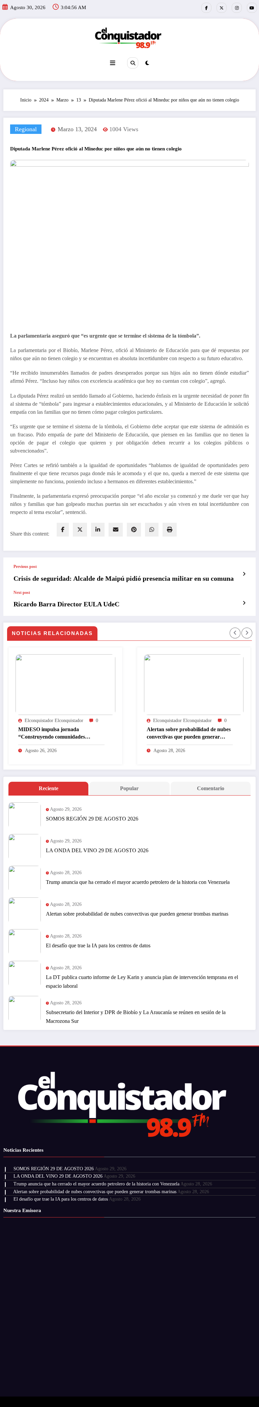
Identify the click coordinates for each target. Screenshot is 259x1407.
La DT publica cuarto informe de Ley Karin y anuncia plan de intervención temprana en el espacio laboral (142, 981)
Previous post (25, 566)
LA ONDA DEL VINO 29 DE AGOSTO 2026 (97, 850)
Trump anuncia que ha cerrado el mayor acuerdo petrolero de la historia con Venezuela (138, 882)
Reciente (48, 788)
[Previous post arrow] (244, 574)
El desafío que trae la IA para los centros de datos (98, 945)
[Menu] (112, 63)
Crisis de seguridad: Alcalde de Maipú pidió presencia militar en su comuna (123, 578)
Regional (26, 129)
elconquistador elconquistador (100, 720)
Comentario (210, 788)
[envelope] (116, 530)
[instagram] (237, 8)
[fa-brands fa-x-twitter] (222, 8)
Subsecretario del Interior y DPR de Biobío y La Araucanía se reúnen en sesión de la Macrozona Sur (136, 1016)
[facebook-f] (206, 8)
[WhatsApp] (152, 530)
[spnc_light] (147, 63)
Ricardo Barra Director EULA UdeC (66, 604)
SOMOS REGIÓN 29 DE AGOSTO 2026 (92, 819)
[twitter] (80, 530)
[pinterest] (134, 530)
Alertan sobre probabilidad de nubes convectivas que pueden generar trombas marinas (107, 733)
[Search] (132, 62)
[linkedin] (98, 530)
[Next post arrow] (244, 603)
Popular (129, 788)
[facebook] (63, 530)
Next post (21, 592)
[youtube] (252, 8)
